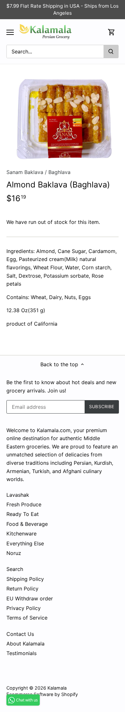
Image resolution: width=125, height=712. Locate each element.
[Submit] (111, 51)
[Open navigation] (10, 32)
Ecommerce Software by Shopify (42, 694)
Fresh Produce (23, 504)
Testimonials (21, 653)
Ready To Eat (22, 514)
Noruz (13, 553)
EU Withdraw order (29, 598)
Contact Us (20, 634)
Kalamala (57, 688)
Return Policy (22, 588)
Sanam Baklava (24, 172)
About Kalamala (25, 643)
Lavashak (17, 495)
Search (14, 569)
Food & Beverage (27, 524)
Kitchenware (21, 533)
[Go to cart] (111, 32)
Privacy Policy (23, 608)
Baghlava (59, 172)
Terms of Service (26, 617)
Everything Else (25, 543)
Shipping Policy (25, 579)
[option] (62, 118)
